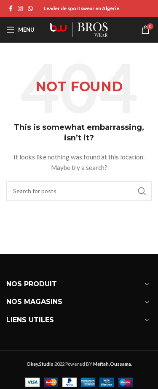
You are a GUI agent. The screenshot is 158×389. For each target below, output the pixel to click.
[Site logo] (79, 29)
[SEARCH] (142, 191)
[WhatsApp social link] (30, 8)
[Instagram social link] (20, 8)
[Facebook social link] (10, 8)
